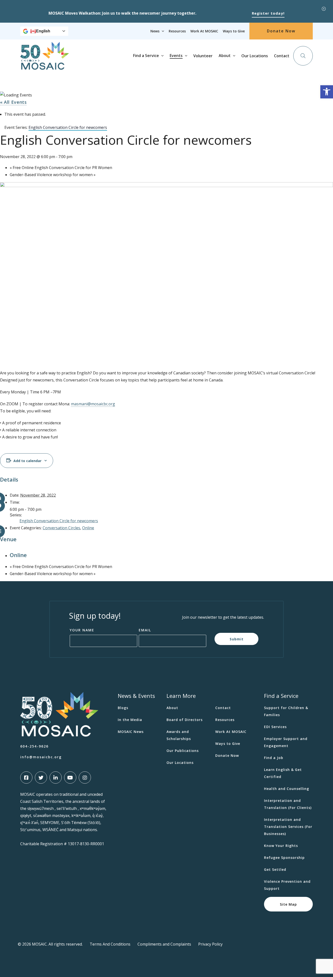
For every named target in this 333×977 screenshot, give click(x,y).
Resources (177, 31)
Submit (237, 638)
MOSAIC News (131, 731)
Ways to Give (234, 31)
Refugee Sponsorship (284, 857)
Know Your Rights (281, 845)
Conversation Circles (61, 528)
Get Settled (275, 869)
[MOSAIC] (44, 66)
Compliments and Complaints (164, 944)
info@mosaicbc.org (41, 757)
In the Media (130, 719)
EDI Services (275, 726)
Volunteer (203, 55)
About (225, 55)
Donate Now (281, 31)
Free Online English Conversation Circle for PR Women (61, 167)
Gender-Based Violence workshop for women (53, 174)
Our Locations (254, 55)
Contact (281, 55)
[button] (326, 91)
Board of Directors (184, 719)
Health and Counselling (286, 788)
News (154, 31)
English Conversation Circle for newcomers (59, 520)
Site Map (288, 904)
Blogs (123, 707)
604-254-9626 (34, 746)
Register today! (268, 13)
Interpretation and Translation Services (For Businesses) (288, 826)
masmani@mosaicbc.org (93, 404)
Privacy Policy (210, 944)
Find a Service (146, 55)
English (43, 31)
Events (176, 55)
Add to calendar (27, 460)
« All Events (13, 102)
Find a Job (273, 757)
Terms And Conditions (110, 944)
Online (88, 528)
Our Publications (182, 750)
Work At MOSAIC (204, 31)
